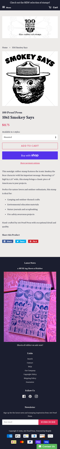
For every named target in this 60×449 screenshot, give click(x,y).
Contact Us (48, 446)
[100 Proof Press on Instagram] (36, 397)
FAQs (30, 367)
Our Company (30, 371)
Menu (8, 8)
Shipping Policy (30, 378)
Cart (55, 7)
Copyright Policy (30, 374)
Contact (30, 363)
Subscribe (48, 422)
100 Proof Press (29, 431)
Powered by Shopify (43, 431)
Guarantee (30, 382)
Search (30, 359)
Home (5, 47)
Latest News (30, 263)
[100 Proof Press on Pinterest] (30, 397)
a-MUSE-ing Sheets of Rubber (30, 268)
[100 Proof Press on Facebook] (24, 397)
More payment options (30, 163)
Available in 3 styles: (11, 132)
